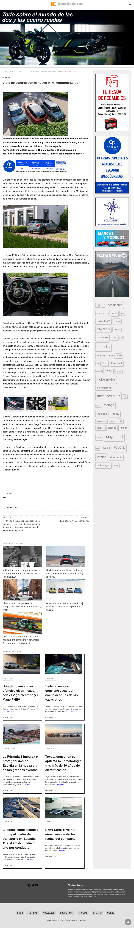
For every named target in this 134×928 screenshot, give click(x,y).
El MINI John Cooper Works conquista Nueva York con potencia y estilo (22, 606)
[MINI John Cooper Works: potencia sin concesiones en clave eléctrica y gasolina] (65, 556)
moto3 (98, 405)
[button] (35, 114)
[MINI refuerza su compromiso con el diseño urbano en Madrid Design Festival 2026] (22, 556)
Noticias (23, 71)
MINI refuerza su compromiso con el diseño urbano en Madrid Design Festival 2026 (22, 573)
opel (120, 421)
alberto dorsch (102, 313)
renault (123, 427)
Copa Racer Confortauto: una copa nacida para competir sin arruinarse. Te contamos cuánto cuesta (22, 639)
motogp (109, 405)
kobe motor (106, 379)
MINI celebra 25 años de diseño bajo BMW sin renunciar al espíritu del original (65, 606)
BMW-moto (103, 321)
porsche (112, 427)
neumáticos (102, 421)
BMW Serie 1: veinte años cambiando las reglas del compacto (60, 834)
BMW (123, 313)
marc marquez (104, 388)
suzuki (106, 447)
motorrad (102, 413)
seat (99, 437)
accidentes (115, 305)
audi (114, 313)
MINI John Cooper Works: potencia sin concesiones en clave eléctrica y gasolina (65, 573)
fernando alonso (105, 355)
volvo (116, 465)
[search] (129, 3)
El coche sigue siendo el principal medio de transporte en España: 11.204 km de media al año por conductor (21, 838)
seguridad (114, 436)
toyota (119, 447)
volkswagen (103, 465)
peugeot (100, 428)
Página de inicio (9, 71)
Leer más (10, 712)
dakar (114, 337)
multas (115, 413)
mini (4, 497)
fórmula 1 (116, 363)
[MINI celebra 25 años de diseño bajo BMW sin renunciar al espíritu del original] (65, 589)
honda (108, 370)
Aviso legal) (105, 889)
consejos (102, 337)
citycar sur (103, 329)
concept (117, 329)
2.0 (103, 305)
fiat (98, 363)
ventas (101, 457)
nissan (112, 421)
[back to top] (128, 922)
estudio (103, 347)
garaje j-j (99, 371)
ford (105, 363)
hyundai (118, 371)
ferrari (119, 356)
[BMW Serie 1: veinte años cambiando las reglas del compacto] (63, 807)
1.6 (97, 305)
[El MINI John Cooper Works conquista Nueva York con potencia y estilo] (22, 589)
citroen (117, 321)
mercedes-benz (108, 396)
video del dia (116, 457)
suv (97, 448)
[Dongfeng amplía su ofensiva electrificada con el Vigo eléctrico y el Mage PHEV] (21, 664)
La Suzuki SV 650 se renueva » (75, 521)
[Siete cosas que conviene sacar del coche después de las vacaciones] (63, 664)
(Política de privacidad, (95, 889)
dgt (121, 338)
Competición (10, 748)
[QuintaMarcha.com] (67, 4)
